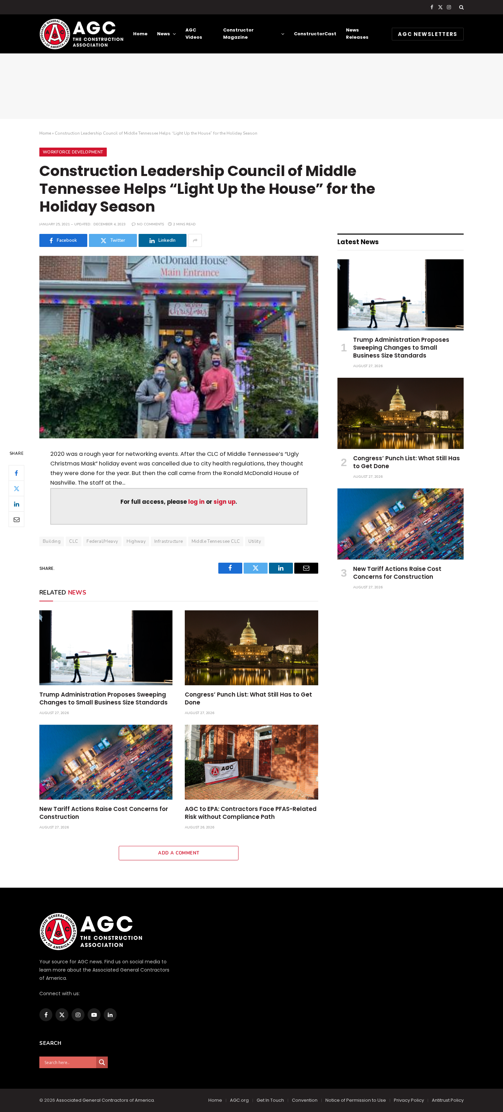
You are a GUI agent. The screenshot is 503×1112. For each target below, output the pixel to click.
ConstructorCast (315, 33)
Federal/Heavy (102, 541)
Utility (254, 541)
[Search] (461, 7)
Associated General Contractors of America (105, 1100)
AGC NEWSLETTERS (427, 34)
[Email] (16, 519)
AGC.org (239, 1100)
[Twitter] (16, 488)
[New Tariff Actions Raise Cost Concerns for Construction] (105, 762)
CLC (73, 541)
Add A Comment (178, 853)
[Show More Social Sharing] (195, 240)
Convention (305, 1100)
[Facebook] (16, 473)
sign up (224, 502)
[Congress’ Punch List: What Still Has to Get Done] (251, 647)
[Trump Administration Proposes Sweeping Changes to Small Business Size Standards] (105, 647)
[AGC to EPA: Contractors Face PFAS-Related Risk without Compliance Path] (251, 762)
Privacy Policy (409, 1100)
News (163, 33)
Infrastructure (168, 541)
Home (140, 33)
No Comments (150, 224)
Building (52, 541)
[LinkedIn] (16, 504)
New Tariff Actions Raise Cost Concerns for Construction (103, 813)
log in (196, 502)
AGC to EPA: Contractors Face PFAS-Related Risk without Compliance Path (251, 813)
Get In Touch (270, 1100)
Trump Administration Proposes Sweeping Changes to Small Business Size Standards (103, 699)
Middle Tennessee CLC (216, 541)
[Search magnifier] (102, 1062)
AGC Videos (193, 33)
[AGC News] (81, 33)
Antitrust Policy (448, 1100)
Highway (136, 541)
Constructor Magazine (238, 33)
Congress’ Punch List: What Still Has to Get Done (248, 699)
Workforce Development (73, 152)
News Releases (357, 33)
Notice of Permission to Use (355, 1100)
